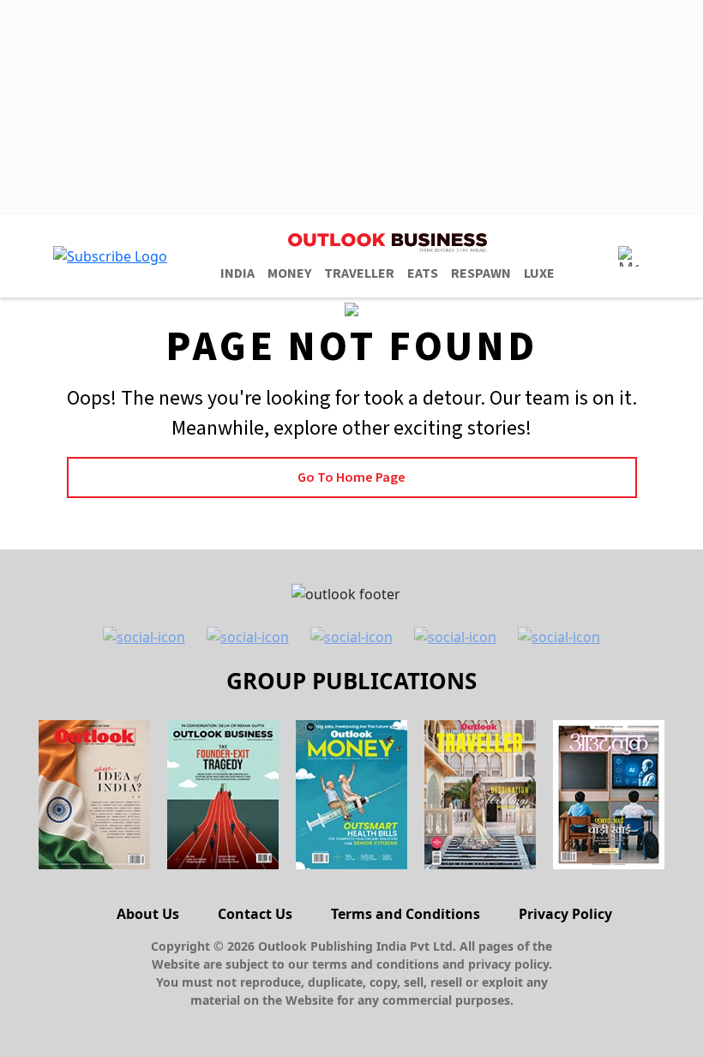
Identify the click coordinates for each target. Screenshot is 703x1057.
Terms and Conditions (405, 913)
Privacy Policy (565, 913)
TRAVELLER (359, 273)
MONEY (289, 273)
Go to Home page (351, 477)
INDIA (237, 273)
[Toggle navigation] (628, 256)
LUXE (539, 273)
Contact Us (255, 913)
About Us (148, 913)
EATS (422, 273)
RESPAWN (481, 273)
